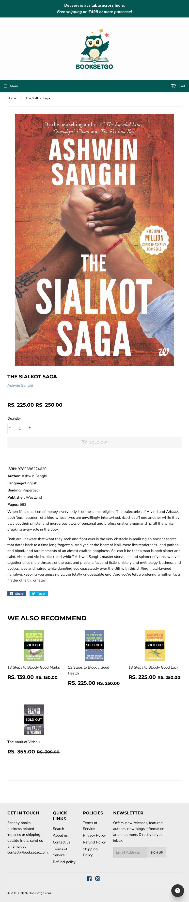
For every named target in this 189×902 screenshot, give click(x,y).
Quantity (14, 418)
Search (58, 828)
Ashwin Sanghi (20, 385)
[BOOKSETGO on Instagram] (97, 879)
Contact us (61, 842)
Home (11, 98)
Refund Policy (94, 842)
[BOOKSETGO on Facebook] (89, 879)
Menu (14, 86)
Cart (181, 86)
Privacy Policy (94, 835)
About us (60, 835)
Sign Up (157, 852)
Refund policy (64, 861)
